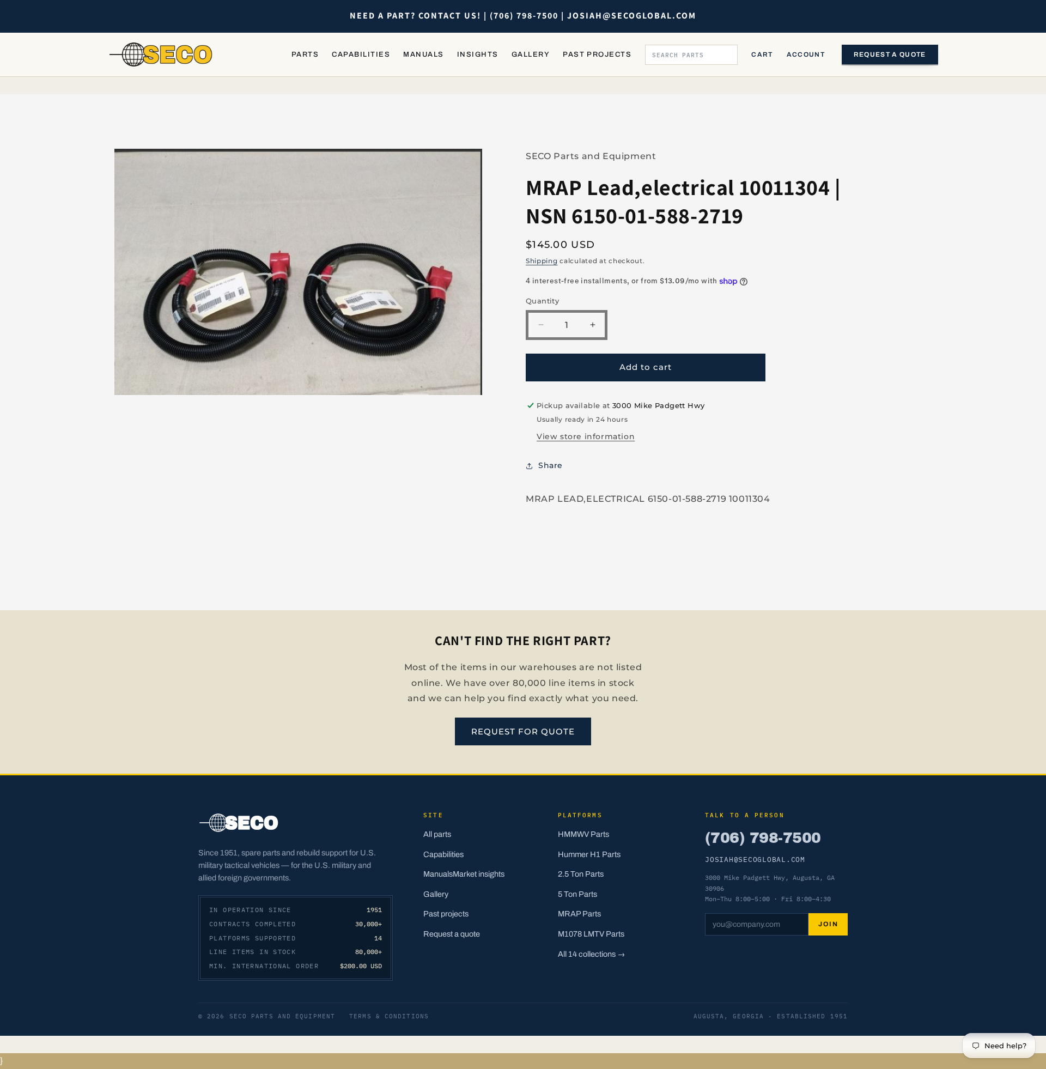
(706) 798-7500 (762, 838)
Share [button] (550, 465)
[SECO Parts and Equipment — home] (161, 54)
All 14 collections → (591, 954)
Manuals (423, 54)
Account (806, 54)
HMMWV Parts (583, 834)
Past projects (446, 913)
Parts (305, 54)
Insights (477, 54)
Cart (762, 54)
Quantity (542, 300)
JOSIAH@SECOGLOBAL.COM (755, 859)
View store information (586, 436)
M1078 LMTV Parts (591, 934)
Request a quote (890, 54)
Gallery (531, 54)
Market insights (478, 874)
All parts (437, 834)
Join (828, 924)
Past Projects (597, 54)
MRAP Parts (579, 913)
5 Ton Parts (577, 894)
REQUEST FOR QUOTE (523, 731)
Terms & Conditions (389, 1016)
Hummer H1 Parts (589, 854)
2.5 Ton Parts (581, 874)
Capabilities (361, 54)
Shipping (542, 261)
